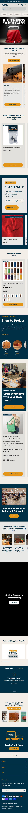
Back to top (14, 755)
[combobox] (14, 9)
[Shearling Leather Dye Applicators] (13, 135)
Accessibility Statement (8, 806)
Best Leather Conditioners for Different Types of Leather (19, 550)
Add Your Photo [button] (15, 708)
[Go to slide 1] (10, 691)
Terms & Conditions (7, 808)
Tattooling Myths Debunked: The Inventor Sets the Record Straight (7, 550)
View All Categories (14, 60)
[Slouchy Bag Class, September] (13, 424)
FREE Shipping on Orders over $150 (14, 1)
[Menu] (25, 5)
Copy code (20, 200)
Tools (11, 14)
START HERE (14, 602)
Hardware (17, 14)
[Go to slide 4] (14, 691)
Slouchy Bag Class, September (10, 436)
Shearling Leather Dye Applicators (11, 147)
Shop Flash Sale (11, 207)
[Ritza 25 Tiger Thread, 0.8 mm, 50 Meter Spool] (13, 271)
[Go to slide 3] (13, 691)
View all (14, 119)
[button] (22, 5)
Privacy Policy (19, 806)
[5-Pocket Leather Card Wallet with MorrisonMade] (7, 539)
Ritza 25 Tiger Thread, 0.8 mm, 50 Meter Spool (13, 284)
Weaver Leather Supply (11, 803)
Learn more (14, 516)
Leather (4, 14)
